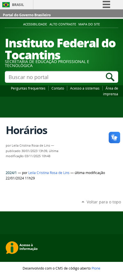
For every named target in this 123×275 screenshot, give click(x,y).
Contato (57, 88)
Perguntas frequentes (28, 88)
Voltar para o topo (104, 202)
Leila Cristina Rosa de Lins (49, 172)
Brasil (18, 4)
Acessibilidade (35, 24)
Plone (96, 268)
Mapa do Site (89, 24)
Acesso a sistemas (85, 88)
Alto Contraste (62, 24)
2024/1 (11, 172)
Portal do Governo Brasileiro (27, 15)
